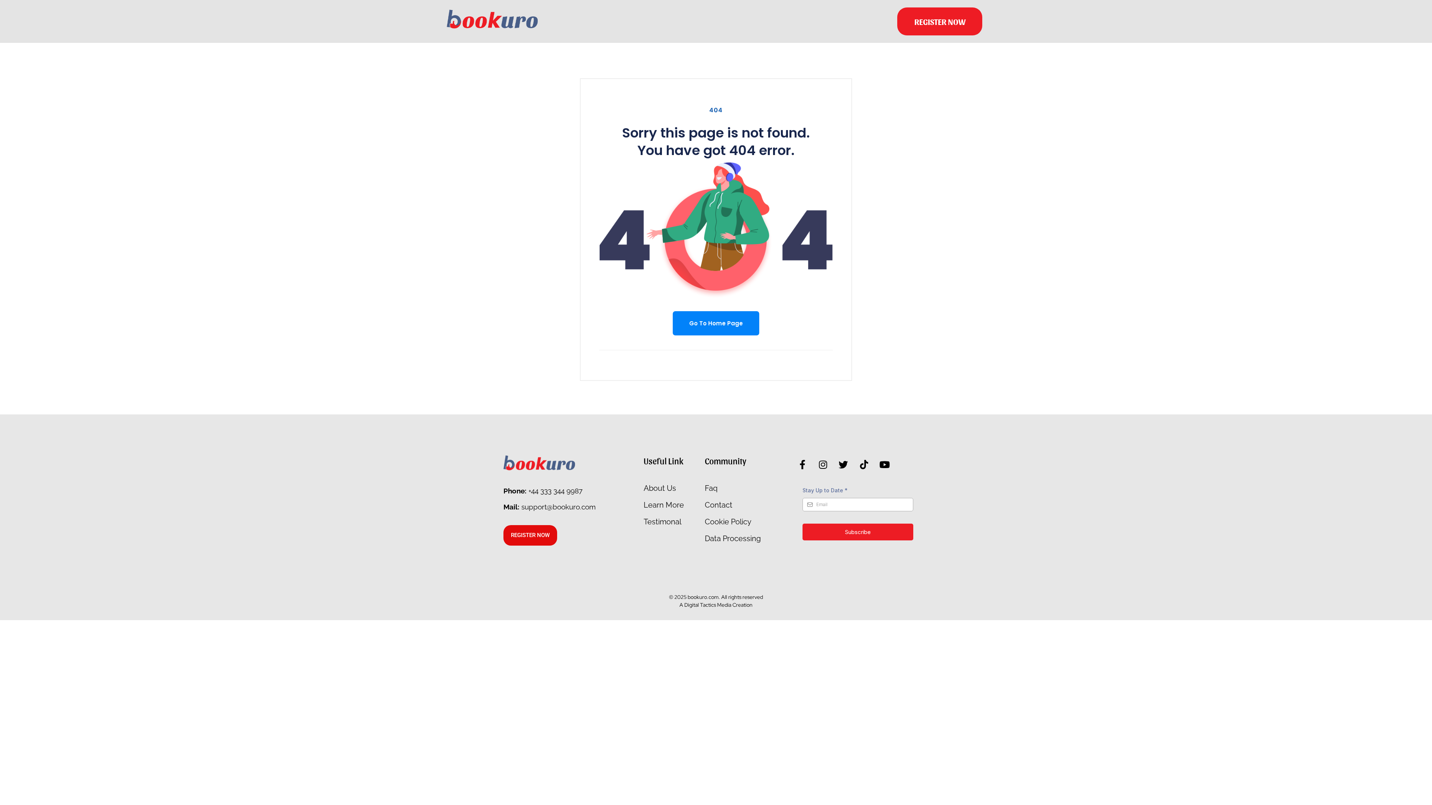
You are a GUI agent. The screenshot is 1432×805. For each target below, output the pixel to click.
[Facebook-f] (802, 464)
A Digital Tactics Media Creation (716, 605)
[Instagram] (823, 464)
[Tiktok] (864, 464)
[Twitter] (843, 464)
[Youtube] (884, 464)
